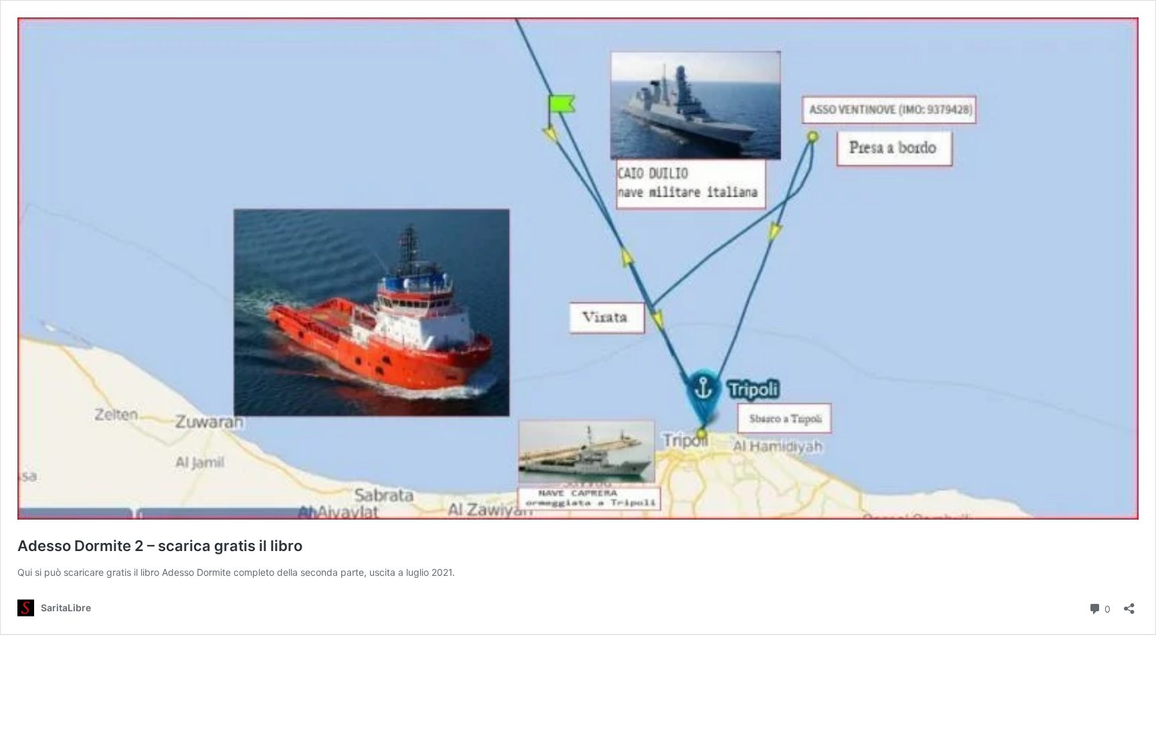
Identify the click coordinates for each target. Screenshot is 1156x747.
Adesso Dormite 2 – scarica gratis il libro (159, 545)
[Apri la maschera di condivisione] (1129, 604)
